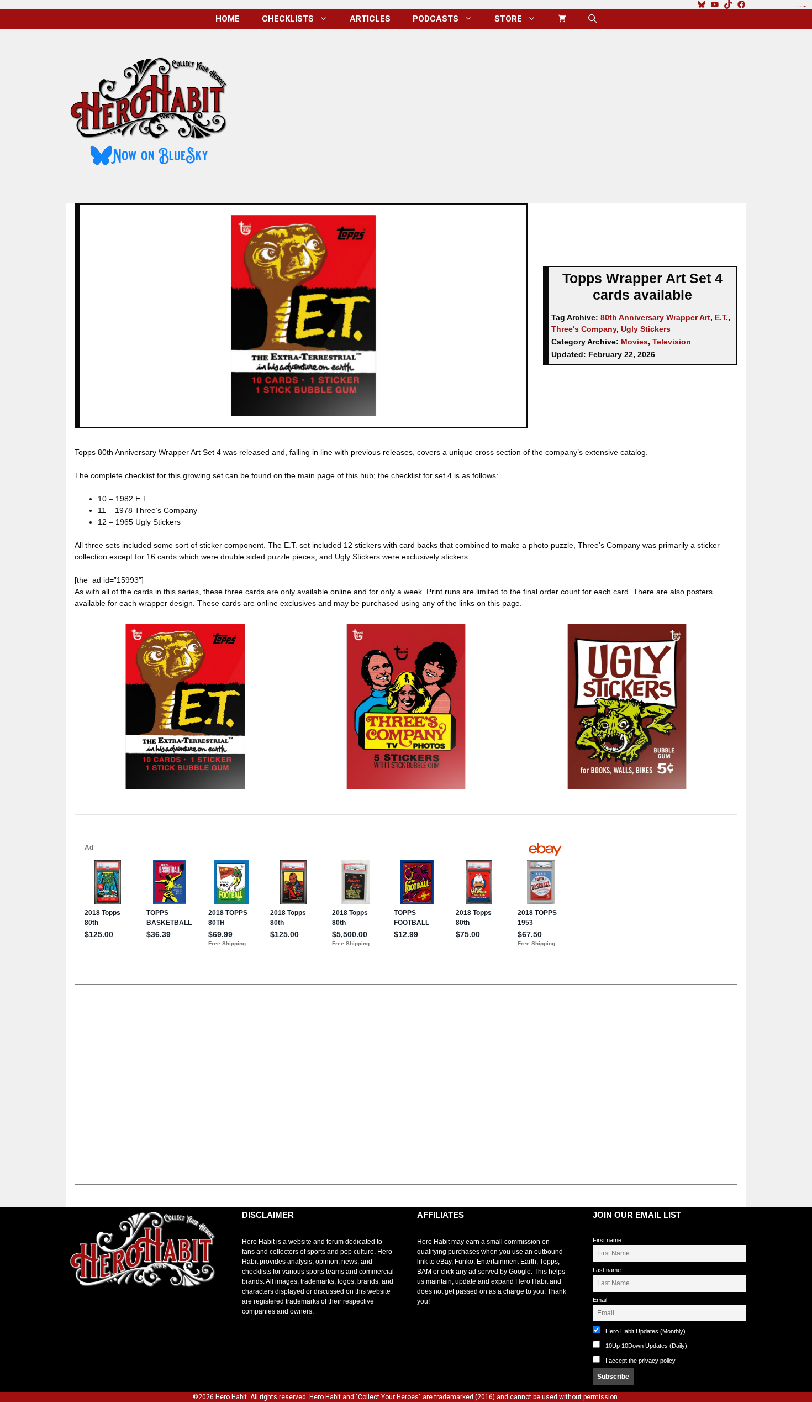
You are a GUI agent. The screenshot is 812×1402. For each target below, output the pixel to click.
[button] (592, 19)
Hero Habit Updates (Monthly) (645, 1331)
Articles (370, 19)
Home (227, 19)
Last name (607, 1270)
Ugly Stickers (646, 329)
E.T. (721, 317)
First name (607, 1240)
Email (600, 1299)
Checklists (288, 19)
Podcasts (435, 19)
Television (671, 341)
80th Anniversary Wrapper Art (655, 317)
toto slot (77, 1315)
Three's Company (583, 329)
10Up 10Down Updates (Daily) (645, 1345)
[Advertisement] (496, 112)
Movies (634, 341)
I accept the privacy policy (640, 1360)
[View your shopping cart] (562, 19)
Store (508, 19)
